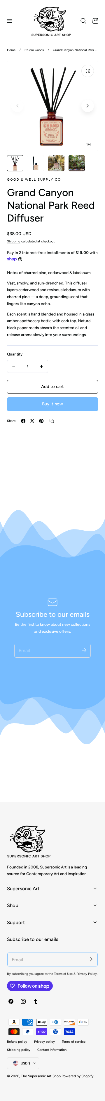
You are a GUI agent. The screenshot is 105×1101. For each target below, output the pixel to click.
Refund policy (17, 1042)
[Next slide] (87, 105)
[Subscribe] (84, 650)
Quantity (14, 354)
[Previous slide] (17, 105)
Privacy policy (44, 1042)
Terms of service (73, 1042)
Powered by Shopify (77, 1076)
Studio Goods (34, 50)
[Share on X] (32, 421)
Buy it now (52, 404)
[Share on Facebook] (23, 421)
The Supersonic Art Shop (41, 1076)
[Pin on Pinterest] (41, 421)
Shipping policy (18, 1050)
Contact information (51, 1050)
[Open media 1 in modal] (87, 71)
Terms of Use (64, 974)
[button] (9, 21)
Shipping (13, 241)
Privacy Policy (86, 974)
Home (11, 50)
